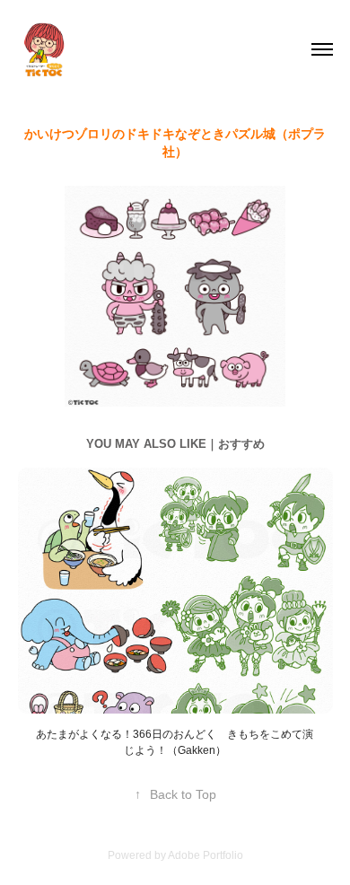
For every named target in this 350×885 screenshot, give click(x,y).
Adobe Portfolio (205, 855)
